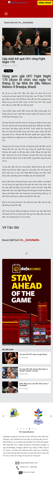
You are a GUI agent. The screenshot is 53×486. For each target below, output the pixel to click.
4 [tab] (26, 428)
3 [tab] (23, 428)
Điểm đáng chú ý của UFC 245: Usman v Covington (34, 384)
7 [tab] (35, 428)
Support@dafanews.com (29, 463)
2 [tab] (20, 428)
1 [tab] (17, 428)
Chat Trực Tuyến (29, 472)
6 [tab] (32, 428)
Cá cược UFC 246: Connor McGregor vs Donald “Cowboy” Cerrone (33, 370)
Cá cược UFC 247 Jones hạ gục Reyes (33, 354)
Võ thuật (9, 360)
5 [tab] (29, 428)
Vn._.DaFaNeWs (29, 240)
